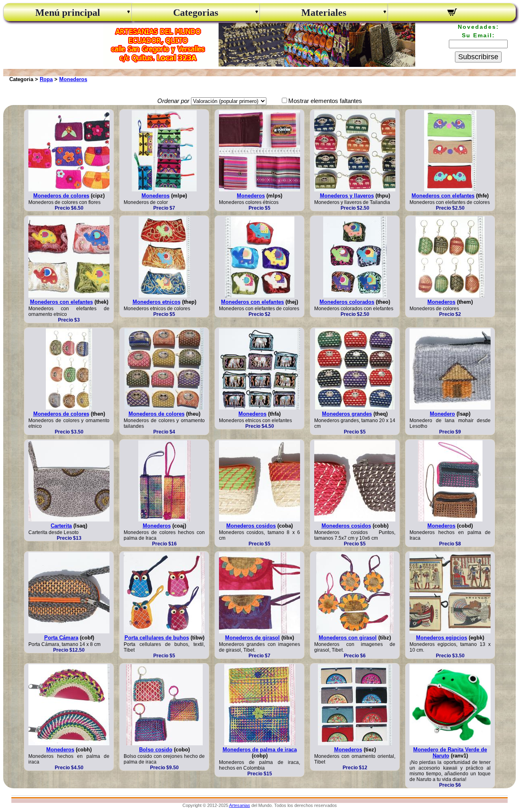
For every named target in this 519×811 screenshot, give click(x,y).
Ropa (46, 79)
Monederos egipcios (441, 638)
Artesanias (239, 805)
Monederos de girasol (252, 638)
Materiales (323, 12)
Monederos (73, 79)
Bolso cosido (155, 750)
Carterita (61, 526)
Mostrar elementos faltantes (325, 100)
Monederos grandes (347, 414)
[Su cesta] (452, 13)
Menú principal (67, 12)
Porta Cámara (61, 638)
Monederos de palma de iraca (260, 750)
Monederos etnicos (156, 302)
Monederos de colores (61, 196)
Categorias (195, 12)
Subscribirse (478, 57)
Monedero (442, 414)
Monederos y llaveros (347, 196)
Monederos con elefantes (443, 196)
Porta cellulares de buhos (156, 638)
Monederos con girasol (348, 638)
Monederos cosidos (251, 526)
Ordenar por (173, 100)
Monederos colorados (347, 302)
